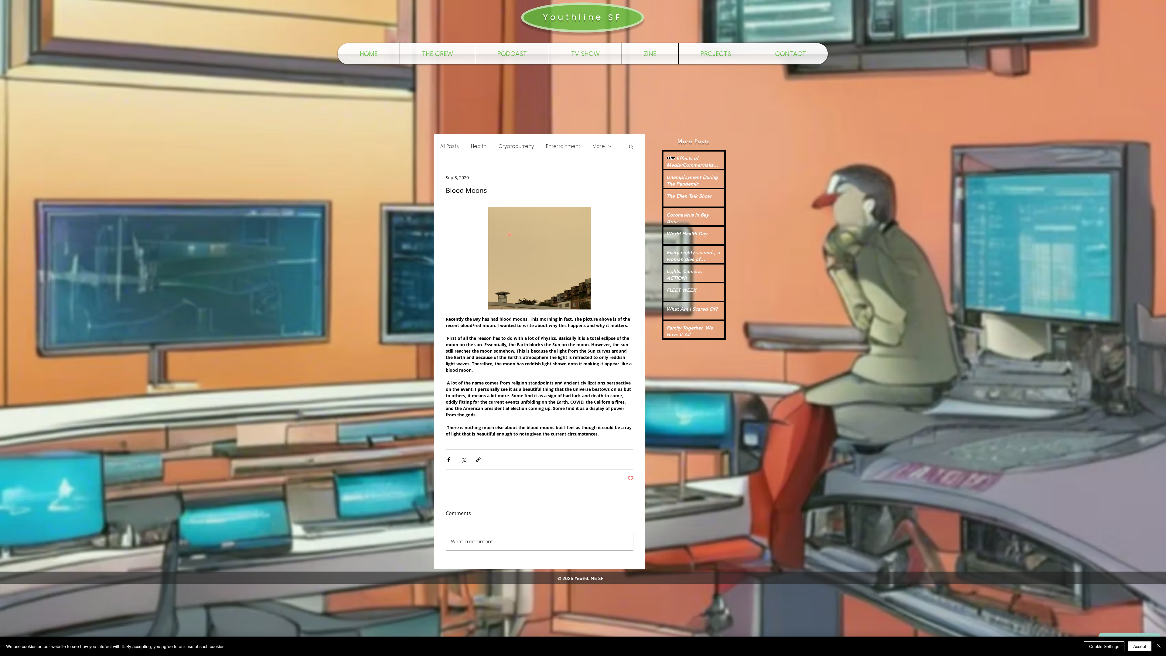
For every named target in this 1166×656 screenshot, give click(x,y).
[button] (631, 146)
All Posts (449, 146)
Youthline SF (582, 17)
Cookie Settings (1104, 646)
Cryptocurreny (516, 146)
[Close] (1158, 646)
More (598, 146)
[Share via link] (478, 460)
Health (478, 146)
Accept (1139, 646)
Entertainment (563, 146)
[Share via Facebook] (449, 460)
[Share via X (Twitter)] (463, 460)
